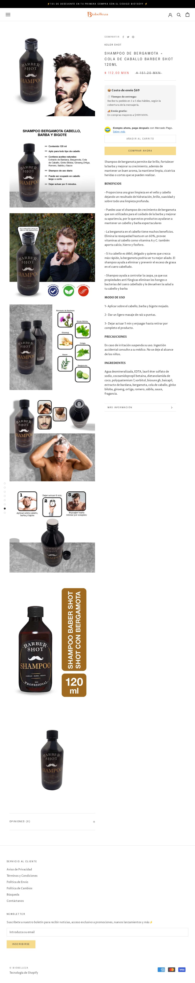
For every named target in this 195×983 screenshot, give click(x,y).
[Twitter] (128, 37)
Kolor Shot (113, 45)
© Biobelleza (19, 968)
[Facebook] (123, 37)
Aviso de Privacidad (19, 869)
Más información (120, 407)
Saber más (119, 131)
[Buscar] (179, 15)
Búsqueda (13, 894)
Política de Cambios (19, 888)
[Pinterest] (133, 37)
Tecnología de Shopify (24, 973)
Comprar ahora (140, 151)
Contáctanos (15, 901)
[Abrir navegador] (8, 14)
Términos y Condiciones (22, 876)
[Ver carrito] (187, 14)
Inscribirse (21, 944)
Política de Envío (17, 882)
